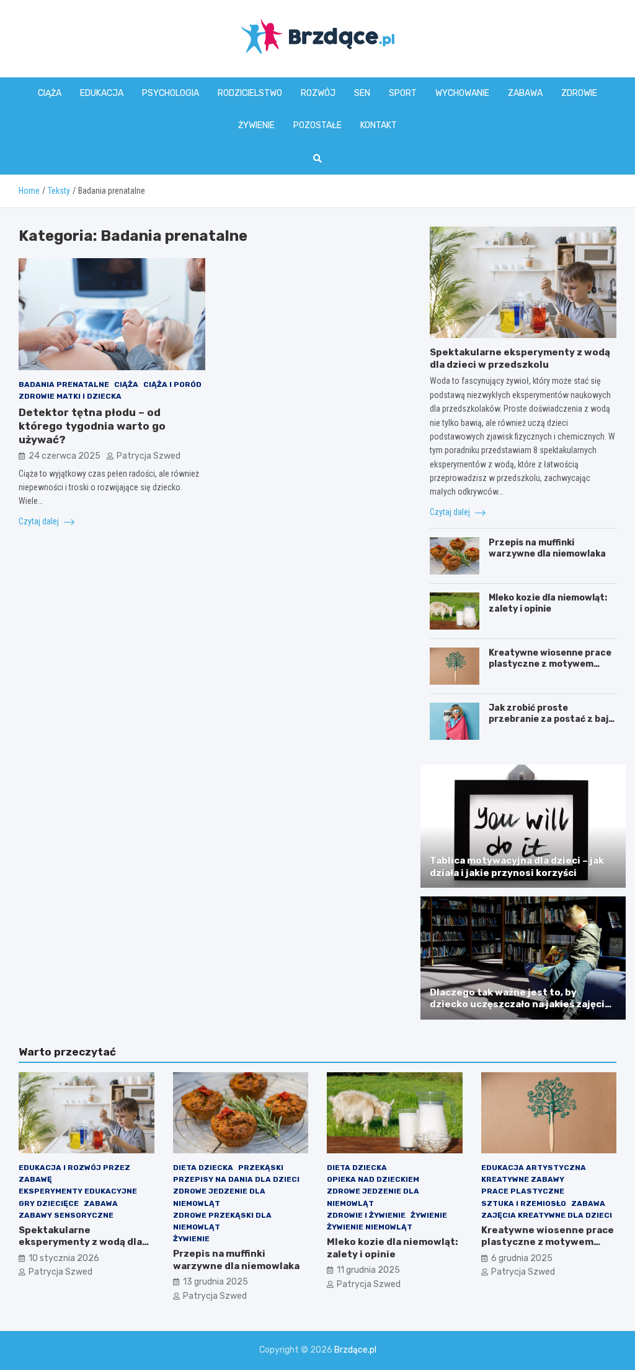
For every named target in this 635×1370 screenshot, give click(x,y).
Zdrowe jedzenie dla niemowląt (219, 1197)
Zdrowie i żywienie (366, 1215)
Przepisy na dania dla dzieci (236, 1179)
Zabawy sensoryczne (66, 1215)
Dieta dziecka (203, 1167)
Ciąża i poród (172, 384)
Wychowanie (462, 93)
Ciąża (49, 93)
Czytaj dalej (40, 521)
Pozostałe (317, 125)
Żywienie (256, 125)
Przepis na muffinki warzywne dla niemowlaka (547, 548)
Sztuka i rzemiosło (523, 1203)
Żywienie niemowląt (369, 1227)
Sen (362, 93)
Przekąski (260, 1167)
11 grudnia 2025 (368, 1270)
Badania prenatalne (64, 384)
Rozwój (318, 93)
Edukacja (101, 93)
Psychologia (170, 93)
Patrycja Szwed (148, 456)
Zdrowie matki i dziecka (70, 396)
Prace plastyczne (522, 1191)
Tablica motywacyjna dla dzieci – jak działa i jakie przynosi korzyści (517, 866)
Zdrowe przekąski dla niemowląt (222, 1221)
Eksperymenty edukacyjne (78, 1191)
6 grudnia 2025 (522, 1258)
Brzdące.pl (355, 1350)
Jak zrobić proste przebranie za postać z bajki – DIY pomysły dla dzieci (552, 719)
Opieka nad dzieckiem (373, 1179)
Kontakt (378, 125)
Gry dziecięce (49, 1203)
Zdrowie (579, 93)
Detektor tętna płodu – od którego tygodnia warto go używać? (92, 426)
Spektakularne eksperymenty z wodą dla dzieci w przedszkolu (520, 358)
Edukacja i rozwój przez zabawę (74, 1173)
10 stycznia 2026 (64, 1258)
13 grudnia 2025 (215, 1282)
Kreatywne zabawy (522, 1179)
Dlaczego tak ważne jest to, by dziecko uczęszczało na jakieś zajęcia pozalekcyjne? (520, 1004)
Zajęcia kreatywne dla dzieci (546, 1215)
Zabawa (525, 93)
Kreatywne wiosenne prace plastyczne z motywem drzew (550, 664)
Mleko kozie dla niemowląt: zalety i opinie (548, 603)
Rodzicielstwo (250, 93)
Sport (403, 93)
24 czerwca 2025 (64, 456)
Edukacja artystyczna (533, 1167)
